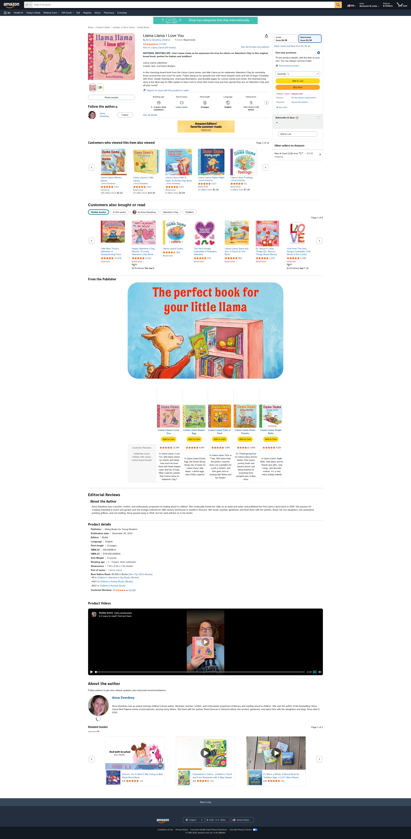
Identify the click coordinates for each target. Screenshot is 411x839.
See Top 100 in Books (140, 574)
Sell (78, 12)
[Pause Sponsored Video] (160, 760)
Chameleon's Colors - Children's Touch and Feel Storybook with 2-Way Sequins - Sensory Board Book (213, 776)
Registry (87, 12)
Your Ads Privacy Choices (240, 830)
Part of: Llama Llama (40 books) (159, 47)
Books (90, 27)
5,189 (303, 258)
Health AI (18, 12)
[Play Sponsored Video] (205, 753)
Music (98, 12)
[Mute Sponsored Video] (160, 766)
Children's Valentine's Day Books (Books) (118, 577)
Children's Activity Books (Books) (116, 581)
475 (209, 258)
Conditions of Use (165, 830)
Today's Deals (33, 12)
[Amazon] (12, 5)
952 (240, 258)
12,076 (117, 258)
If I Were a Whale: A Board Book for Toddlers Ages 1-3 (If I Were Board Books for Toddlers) (281, 776)
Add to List (285, 134)
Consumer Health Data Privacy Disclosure (208, 830)
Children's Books (103, 27)
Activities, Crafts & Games (124, 27)
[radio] (285, 39)
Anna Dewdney (153, 40)
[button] (7, 13)
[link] (114, 179)
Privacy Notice (181, 830)
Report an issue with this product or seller (168, 90)
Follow (125, 115)
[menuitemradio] (314, 672)
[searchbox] (183, 5)
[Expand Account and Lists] (378, 6)
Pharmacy (109, 12)
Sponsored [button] (92, 731)
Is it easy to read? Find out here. (115, 616)
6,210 (148, 258)
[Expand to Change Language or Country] (202, 820)
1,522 (272, 258)
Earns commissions (123, 612)
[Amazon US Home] (163, 821)
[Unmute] (320, 672)
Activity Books (143, 27)
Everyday (122, 12)
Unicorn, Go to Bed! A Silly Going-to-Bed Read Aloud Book (142, 776)
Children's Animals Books (112, 585)
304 (178, 252)
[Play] (90, 672)
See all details (150, 115)
